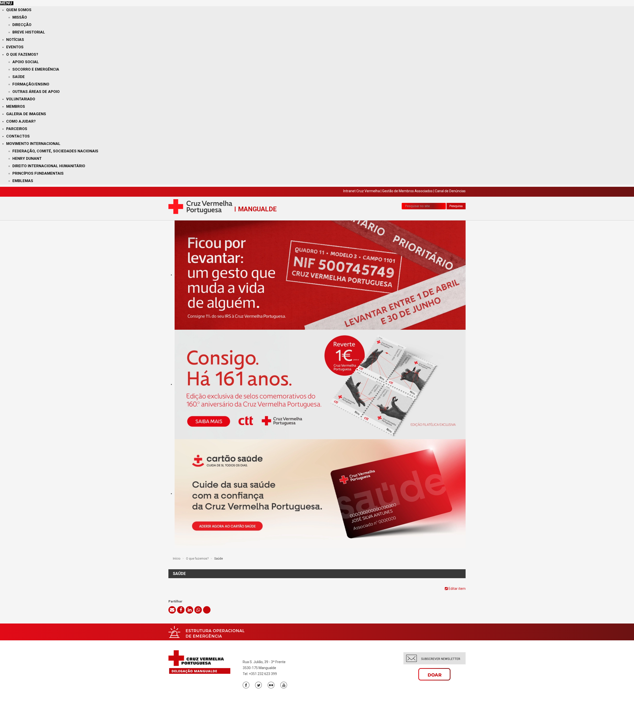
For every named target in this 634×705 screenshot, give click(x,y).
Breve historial (28, 32)
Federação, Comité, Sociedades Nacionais (55, 151)
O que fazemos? (22, 54)
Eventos (15, 47)
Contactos (18, 136)
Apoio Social (25, 62)
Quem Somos (18, 10)
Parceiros (16, 129)
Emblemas (22, 181)
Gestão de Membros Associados (407, 191)
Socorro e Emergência (35, 69)
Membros (15, 106)
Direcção (21, 25)
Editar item (457, 589)
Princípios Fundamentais (38, 173)
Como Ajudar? (21, 121)
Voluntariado (20, 99)
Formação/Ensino (30, 84)
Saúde (18, 77)
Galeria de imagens (26, 114)
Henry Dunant (27, 158)
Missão (19, 17)
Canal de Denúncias (450, 191)
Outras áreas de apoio (36, 91)
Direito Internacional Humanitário (48, 166)
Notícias (15, 39)
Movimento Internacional (33, 143)
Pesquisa (456, 206)
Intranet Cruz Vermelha (361, 191)
